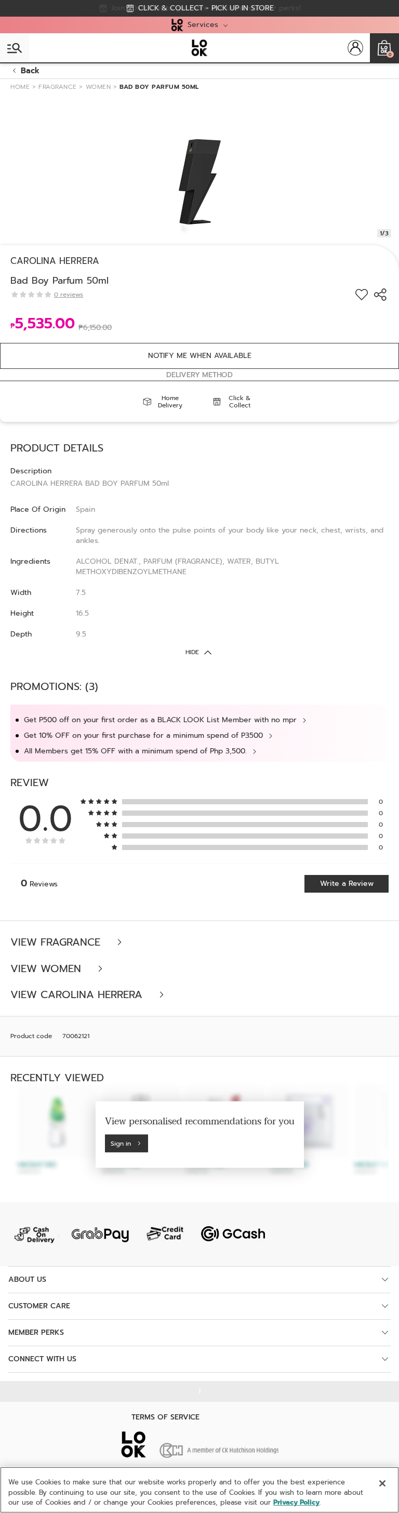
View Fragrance (57, 942)
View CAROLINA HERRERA (78, 994)
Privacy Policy (296, 1502)
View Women (47, 968)
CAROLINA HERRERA (54, 261)
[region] (199, 1490)
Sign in (121, 1143)
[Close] (382, 1483)
